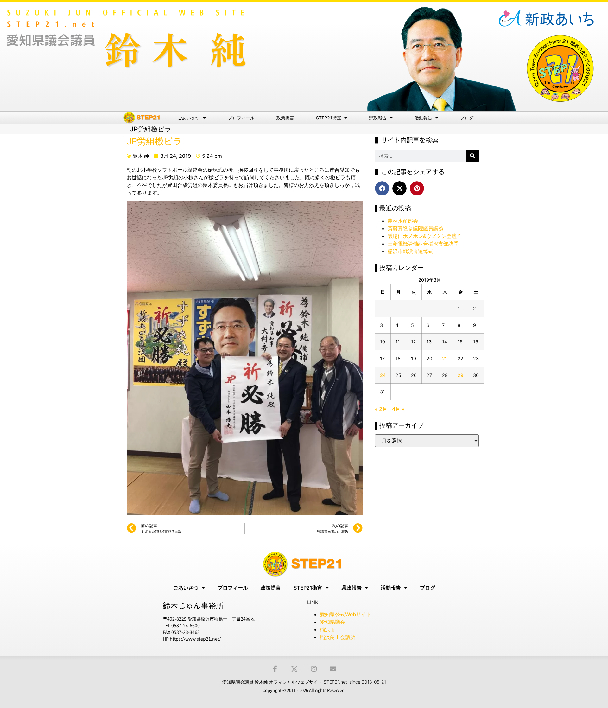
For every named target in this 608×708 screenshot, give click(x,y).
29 (460, 375)
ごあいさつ (189, 117)
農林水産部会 (403, 221)
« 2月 (381, 409)
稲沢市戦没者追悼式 (410, 251)
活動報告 (423, 117)
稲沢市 (327, 629)
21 (444, 358)
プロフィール (241, 117)
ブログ (466, 117)
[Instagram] (313, 669)
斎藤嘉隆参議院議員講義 (415, 228)
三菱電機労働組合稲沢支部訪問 (423, 243)
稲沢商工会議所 (337, 637)
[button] (382, 188)
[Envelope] (333, 669)
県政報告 (378, 117)
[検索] (472, 156)
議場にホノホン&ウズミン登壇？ (425, 236)
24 (383, 375)
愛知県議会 (332, 622)
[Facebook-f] (275, 669)
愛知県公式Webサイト (345, 614)
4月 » (398, 409)
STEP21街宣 (328, 117)
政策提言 (285, 117)
